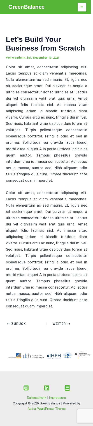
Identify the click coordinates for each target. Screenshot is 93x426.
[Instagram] (26, 388)
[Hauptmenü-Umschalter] (82, 7)
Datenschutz (36, 398)
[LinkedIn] (46, 388)
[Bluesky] (67, 388)
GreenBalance (26, 7)
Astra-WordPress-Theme (47, 409)
